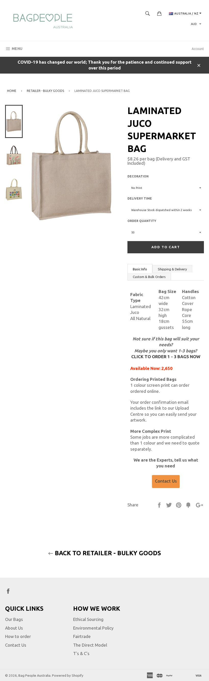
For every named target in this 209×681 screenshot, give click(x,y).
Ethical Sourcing (88, 619)
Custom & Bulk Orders (149, 277)
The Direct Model (90, 645)
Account (198, 48)
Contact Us (15, 645)
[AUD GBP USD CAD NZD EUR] (195, 24)
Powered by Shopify (67, 675)
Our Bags (14, 619)
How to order (18, 636)
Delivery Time (139, 198)
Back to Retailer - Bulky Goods (107, 553)
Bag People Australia (34, 675)
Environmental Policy (93, 628)
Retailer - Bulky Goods (45, 90)
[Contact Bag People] (165, 481)
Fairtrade (82, 636)
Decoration (138, 176)
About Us (14, 628)
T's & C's (81, 653)
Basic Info (140, 269)
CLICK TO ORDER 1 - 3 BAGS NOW (165, 356)
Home (11, 90)
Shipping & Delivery (172, 269)
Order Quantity (141, 221)
